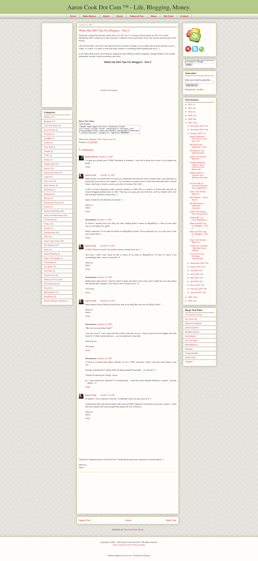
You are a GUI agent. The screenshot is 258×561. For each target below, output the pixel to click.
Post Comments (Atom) (134, 529)
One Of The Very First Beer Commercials (197, 256)
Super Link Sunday (52, 258)
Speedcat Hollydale (193, 323)
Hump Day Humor (51, 173)
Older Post (171, 520)
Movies (47, 207)
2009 (190, 115)
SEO (99, 139)
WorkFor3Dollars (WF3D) (55, 301)
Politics (47, 224)
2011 (190, 108)
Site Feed (168, 16)
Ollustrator (127, 555)
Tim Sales (48, 267)
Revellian (189, 349)
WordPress (48, 296)
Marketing (48, 190)
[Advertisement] (127, 493)
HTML (46, 155)
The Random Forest (193, 315)
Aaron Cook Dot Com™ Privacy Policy (129, 545)
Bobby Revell (91, 157)
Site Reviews (49, 245)
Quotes (47, 228)
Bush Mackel (190, 336)
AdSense (48, 117)
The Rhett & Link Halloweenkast (197, 152)
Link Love (48, 181)
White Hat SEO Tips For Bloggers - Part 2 (199, 225)
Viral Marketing (50, 284)
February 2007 (196, 289)
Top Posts (48, 271)
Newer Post (85, 520)
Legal (46, 177)
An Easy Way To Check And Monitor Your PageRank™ (199, 185)
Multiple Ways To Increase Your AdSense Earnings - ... (198, 176)
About (106, 16)
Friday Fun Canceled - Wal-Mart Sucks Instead (199, 248)
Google (47, 151)
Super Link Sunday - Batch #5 (198, 192)
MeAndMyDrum (191, 345)
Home (73, 16)
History (47, 160)
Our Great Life (191, 319)
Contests (47, 134)
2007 (190, 123)
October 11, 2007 (105, 157)
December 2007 (197, 126)
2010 (190, 112)
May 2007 (194, 278)
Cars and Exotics (51, 125)
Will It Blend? (49, 292)
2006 (190, 297)
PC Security (49, 219)
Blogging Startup (192, 332)
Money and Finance (52, 202)
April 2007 (194, 281)
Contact (184, 16)
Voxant (47, 288)
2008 (190, 119)
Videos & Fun (137, 16)
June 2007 (195, 274)
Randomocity (49, 232)
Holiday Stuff (49, 164)
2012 (190, 104)
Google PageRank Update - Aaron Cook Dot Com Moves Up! (197, 165)
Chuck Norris (49, 130)
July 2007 (194, 270)
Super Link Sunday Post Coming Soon (199, 213)
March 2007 (195, 285)
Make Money (89, 16)
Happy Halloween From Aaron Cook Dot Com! (198, 139)
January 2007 (196, 292)
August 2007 (196, 267)
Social (119, 16)
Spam (46, 249)
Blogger (147, 555)
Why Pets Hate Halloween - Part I (198, 146)
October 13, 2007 (104, 277)
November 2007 (197, 130)
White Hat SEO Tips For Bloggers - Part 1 (199, 234)
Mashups (48, 194)
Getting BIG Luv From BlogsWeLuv (198, 218)
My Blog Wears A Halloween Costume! (197, 205)
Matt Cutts (158, 35)
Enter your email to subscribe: (197, 80)
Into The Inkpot (191, 340)
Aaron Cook (90, 175)
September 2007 (197, 263)
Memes (47, 198)
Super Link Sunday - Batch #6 (198, 158)
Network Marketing (52, 211)
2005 (190, 301)
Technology (49, 262)
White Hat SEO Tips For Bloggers (125, 35)
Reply (87, 167)
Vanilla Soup (190, 357)
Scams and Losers (52, 241)
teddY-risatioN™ (192, 328)
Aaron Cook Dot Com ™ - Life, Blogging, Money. (129, 7)
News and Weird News (53, 215)
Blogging (92, 139)
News (153, 16)
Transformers (49, 275)
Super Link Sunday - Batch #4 (198, 241)
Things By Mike (191, 353)
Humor (47, 168)
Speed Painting (50, 254)
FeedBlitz (48, 138)
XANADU (189, 362)
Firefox (47, 143)
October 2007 (196, 133)
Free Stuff (48, 147)
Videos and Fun (109, 139)
